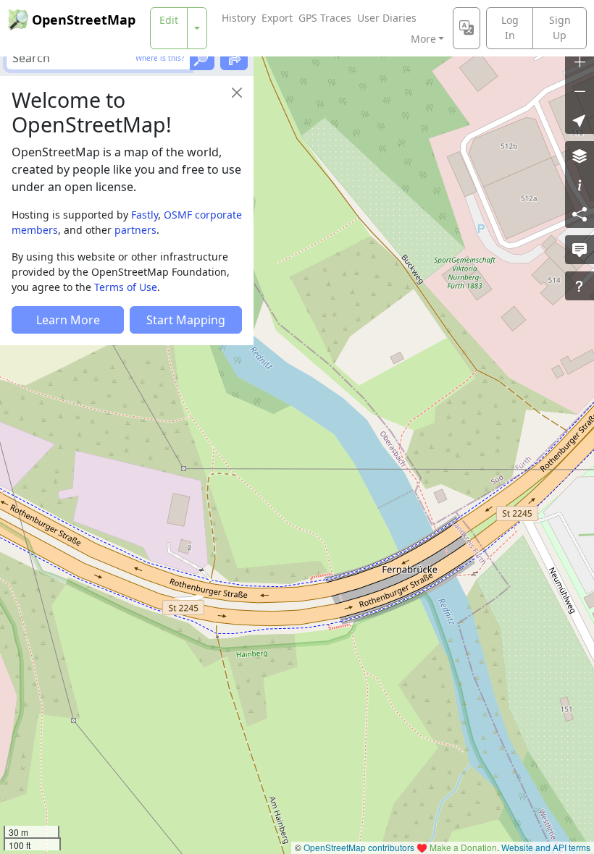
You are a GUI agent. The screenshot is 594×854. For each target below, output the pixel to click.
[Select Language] (466, 28)
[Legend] (579, 184)
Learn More (68, 320)
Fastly (144, 214)
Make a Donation (463, 847)
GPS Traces (324, 18)
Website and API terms (545, 847)
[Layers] (579, 155)
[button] (579, 119)
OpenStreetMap (83, 19)
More (423, 39)
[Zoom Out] (579, 90)
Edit (168, 20)
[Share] (579, 213)
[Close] (237, 92)
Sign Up (560, 27)
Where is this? (159, 58)
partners (135, 230)
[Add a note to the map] (579, 249)
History (239, 18)
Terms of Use (125, 287)
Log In (510, 27)
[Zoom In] (579, 61)
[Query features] (579, 285)
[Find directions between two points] (234, 58)
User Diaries (387, 18)
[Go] (202, 58)
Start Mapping (185, 320)
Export (277, 18)
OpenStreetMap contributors (359, 847)
